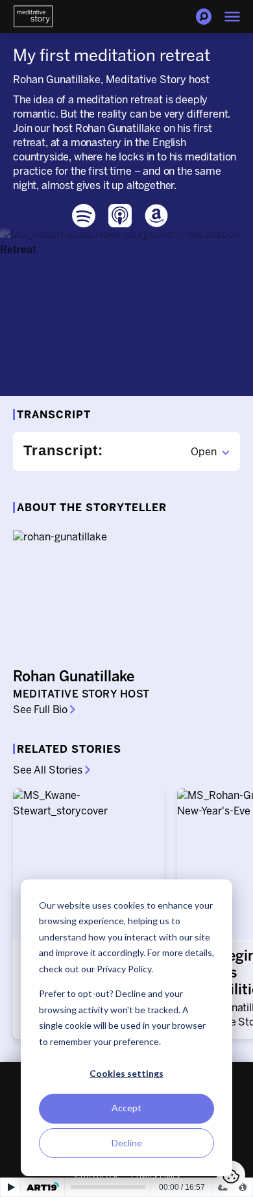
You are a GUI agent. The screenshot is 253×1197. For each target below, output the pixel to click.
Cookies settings (126, 1073)
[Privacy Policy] (242, 1187)
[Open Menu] (232, 16)
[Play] (11, 1187)
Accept (126, 1107)
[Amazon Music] (156, 215)
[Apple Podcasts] (120, 215)
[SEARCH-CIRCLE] (203, 16)
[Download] (222, 1187)
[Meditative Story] (33, 16)
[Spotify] (83, 215)
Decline (127, 1142)
